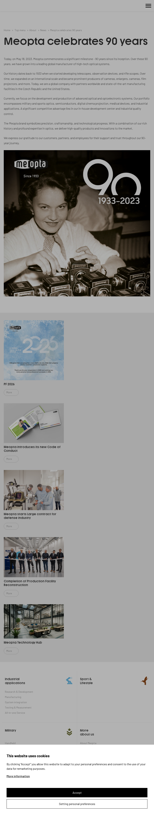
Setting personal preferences (77, 804)
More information (18, 776)
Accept (77, 792)
